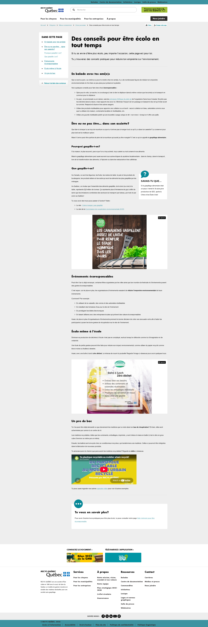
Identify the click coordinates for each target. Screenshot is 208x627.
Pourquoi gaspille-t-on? (53, 53)
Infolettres (127, 2)
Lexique (137, 2)
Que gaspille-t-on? (51, 56)
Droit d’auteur (86, 625)
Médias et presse (152, 582)
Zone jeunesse (81, 25)
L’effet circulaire (104, 594)
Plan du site (101, 625)
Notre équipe (103, 584)
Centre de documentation (111, 2)
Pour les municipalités (82, 582)
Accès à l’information (51, 625)
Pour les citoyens (80, 578)
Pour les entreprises (82, 586)
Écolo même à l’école (52, 69)
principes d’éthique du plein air (121, 99)
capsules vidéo (102, 488)
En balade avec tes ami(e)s (54, 42)
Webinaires (162, 2)
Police (150, 25)
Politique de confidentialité (121, 625)
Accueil (43, 25)
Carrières (149, 578)
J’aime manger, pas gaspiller (92, 205)
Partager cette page (161, 25)
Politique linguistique (147, 625)
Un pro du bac (49, 73)
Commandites (127, 586)
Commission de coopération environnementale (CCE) (104, 209)
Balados (94, 2)
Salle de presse (149, 2)
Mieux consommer (65, 25)
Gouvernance (103, 598)
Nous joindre (150, 586)
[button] (162, 217)
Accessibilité (70, 625)
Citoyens (52, 25)
